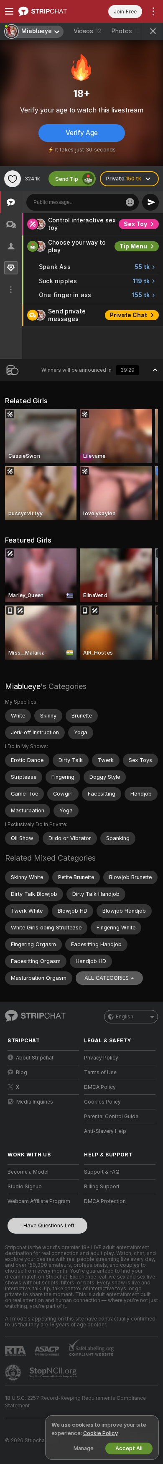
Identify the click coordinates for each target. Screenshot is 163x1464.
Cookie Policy (100, 1433)
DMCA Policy (100, 1087)
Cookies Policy (102, 1102)
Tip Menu (133, 246)
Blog (21, 1072)
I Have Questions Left (47, 1225)
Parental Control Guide (111, 1117)
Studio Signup (25, 1187)
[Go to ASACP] (47, 1351)
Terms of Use (100, 1072)
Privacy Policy (101, 1058)
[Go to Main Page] (50, 11)
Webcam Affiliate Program (39, 1201)
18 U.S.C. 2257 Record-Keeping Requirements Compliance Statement (75, 1402)
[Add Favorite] (12, 178)
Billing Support (102, 1187)
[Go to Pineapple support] (14, 1372)
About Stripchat (34, 1058)
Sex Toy (135, 224)
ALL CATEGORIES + (109, 978)
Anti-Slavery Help (105, 1131)
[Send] (150, 202)
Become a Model (28, 1172)
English (124, 1017)
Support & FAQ (102, 1172)
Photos (125, 31)
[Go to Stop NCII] (54, 1372)
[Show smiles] (130, 202)
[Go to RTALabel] (16, 1351)
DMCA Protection (105, 1201)
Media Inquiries (34, 1102)
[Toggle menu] (9, 11)
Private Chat (128, 315)
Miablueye (23, 686)
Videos (87, 31)
